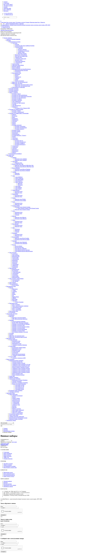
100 (16, 442)
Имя (2, 506)
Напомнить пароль (8, 486)
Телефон (3, 507)
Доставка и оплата (8, 5)
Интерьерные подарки (9, 431)
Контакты (5, 10)
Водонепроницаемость (9, 475)
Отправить (3, 515)
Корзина (5, 482)
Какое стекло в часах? (8, 476)
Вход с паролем (20, 23)
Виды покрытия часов (8, 473)
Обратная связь (7, 8)
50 (14, 442)
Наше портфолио (7, 453)
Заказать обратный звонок (7, 30)
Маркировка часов (8, 472)
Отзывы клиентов (7, 458)
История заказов (7, 483)
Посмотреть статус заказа (9, 485)
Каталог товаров (7, 37)
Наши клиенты (7, 454)
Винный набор (4, 444)
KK (4, 23)
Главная (5, 1)
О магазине (6, 3)
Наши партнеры (7, 456)
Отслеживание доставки (9, 466)
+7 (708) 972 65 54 (8, 14)
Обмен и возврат (7, 465)
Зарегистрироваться (11, 23)
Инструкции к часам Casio (10, 467)
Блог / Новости (7, 9)
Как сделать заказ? (8, 4)
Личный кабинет (7, 481)
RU (1, 23)
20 (12, 442)
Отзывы (5, 7)
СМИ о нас (6, 457)
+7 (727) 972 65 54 (7, 13)
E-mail (2, 526)
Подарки (5, 429)
